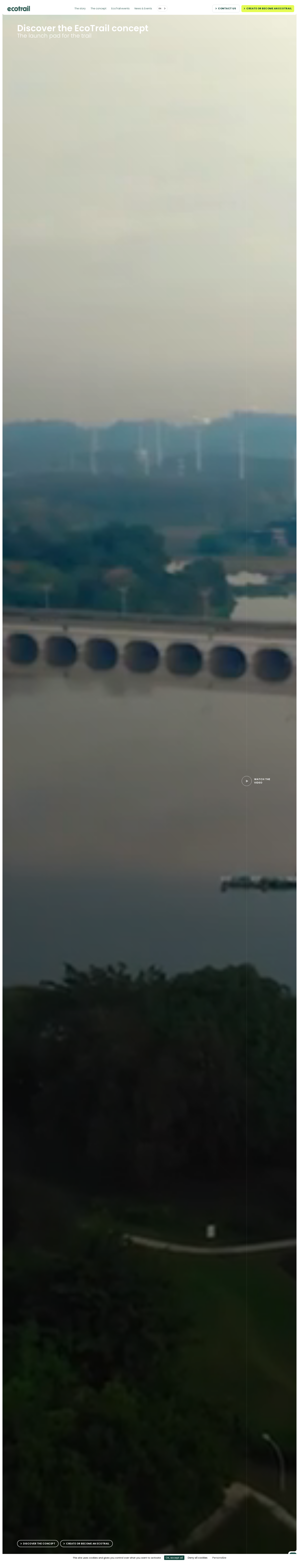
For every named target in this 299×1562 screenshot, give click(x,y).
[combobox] (162, 8)
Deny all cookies (197, 1558)
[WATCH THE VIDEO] (247, 781)
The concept (98, 8)
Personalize (219, 1558)
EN (160, 8)
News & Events (143, 8)
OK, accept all (174, 1558)
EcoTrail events (120, 8)
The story (80, 8)
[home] (19, 8)
